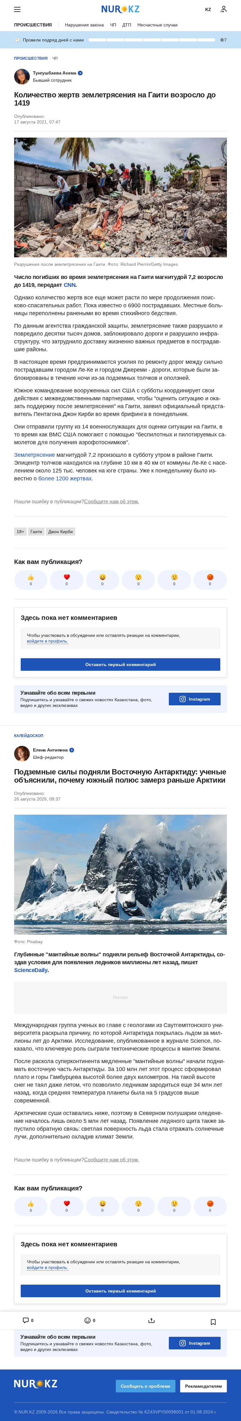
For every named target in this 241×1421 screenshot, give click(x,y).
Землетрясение (35, 455)
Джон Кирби (60, 531)
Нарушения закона (84, 24)
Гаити (36, 531)
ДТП (126, 24)
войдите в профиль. (47, 640)
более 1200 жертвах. (65, 478)
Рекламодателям (203, 1386)
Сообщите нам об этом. (111, 501)
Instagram (199, 699)
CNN (70, 285)
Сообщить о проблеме (145, 1386)
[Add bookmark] (213, 1322)
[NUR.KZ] (120, 9)
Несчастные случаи (157, 24)
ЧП (113, 24)
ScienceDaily (30, 970)
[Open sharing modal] (151, 1320)
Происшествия (33, 24)
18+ (20, 531)
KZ (208, 9)
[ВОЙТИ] (223, 9)
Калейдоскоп (28, 736)
